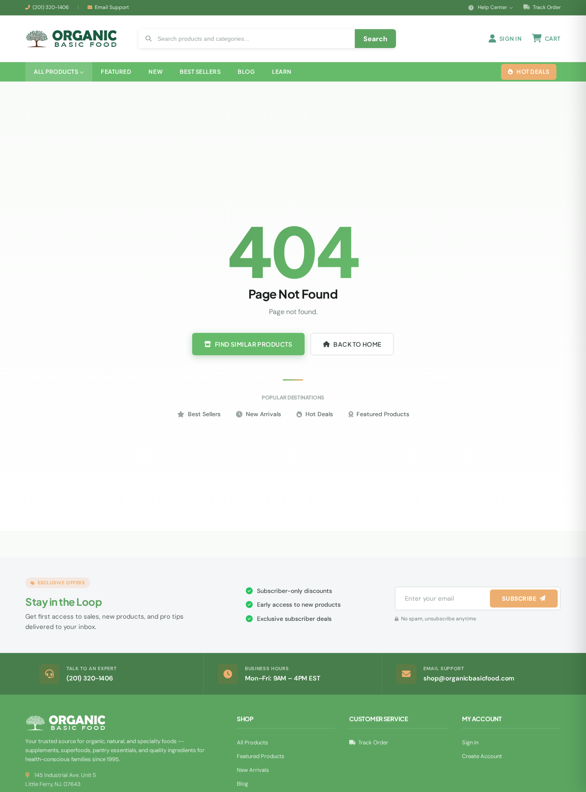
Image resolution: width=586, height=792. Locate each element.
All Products (252, 742)
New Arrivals (263, 414)
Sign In (470, 742)
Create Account (482, 756)
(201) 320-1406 (51, 7)
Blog (242, 783)
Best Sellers (204, 414)
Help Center (492, 7)
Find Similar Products (254, 344)
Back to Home (357, 344)
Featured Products (382, 414)
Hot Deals (319, 414)
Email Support (112, 7)
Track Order (546, 7)
